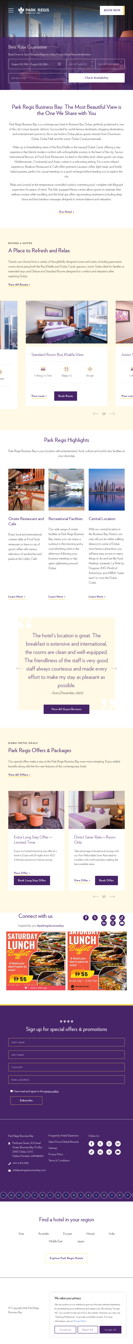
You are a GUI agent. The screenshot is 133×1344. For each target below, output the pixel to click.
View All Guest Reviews (66, 709)
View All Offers (18, 774)
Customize (65, 1329)
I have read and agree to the (36, 1091)
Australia (43, 1233)
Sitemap (52, 1148)
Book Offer (106, 880)
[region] (88, 1314)
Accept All (110, 1329)
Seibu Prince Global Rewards (63, 1141)
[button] (92, 61)
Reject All (87, 1329)
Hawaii (90, 1233)
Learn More (15, 596)
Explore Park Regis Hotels (66, 1258)
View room (38, 396)
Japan (80, 1241)
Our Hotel (65, 211)
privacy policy (51, 1091)
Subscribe (26, 1100)
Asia (21, 1233)
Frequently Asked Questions (63, 1135)
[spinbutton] (80, 64)
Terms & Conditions (59, 1160)
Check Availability (96, 77)
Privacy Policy (79, 1321)
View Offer (21, 873)
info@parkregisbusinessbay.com (29, 1170)
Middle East (56, 1241)
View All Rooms (18, 284)
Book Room (65, 396)
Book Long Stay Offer (32, 880)
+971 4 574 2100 (20, 1163)
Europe (67, 1233)
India (112, 1233)
